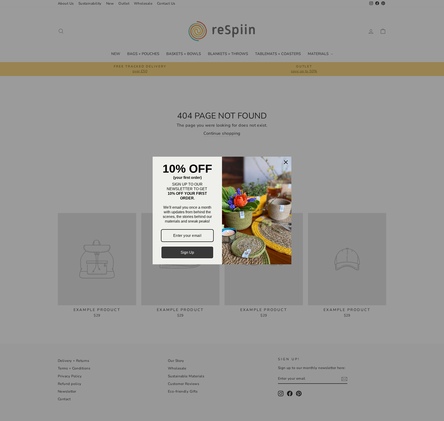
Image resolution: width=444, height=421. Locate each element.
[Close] (285, 162)
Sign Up (187, 252)
